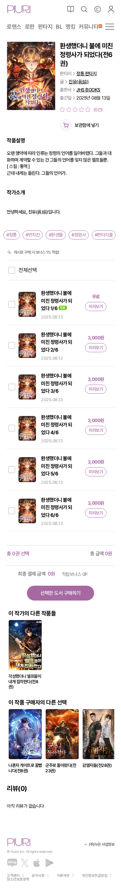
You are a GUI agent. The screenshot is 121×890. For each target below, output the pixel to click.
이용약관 (63, 876)
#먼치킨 (33, 234)
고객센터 (13, 876)
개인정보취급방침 (94, 876)
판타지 (45, 27)
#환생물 (56, 234)
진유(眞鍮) (78, 81)
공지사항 (38, 876)
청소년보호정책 (18, 879)
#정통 (11, 234)
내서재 (70, 9)
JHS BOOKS (88, 89)
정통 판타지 (86, 73)
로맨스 (14, 27)
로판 (30, 27)
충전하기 (97, 9)
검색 (84, 9)
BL (59, 27)
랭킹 (70, 27)
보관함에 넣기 (87, 125)
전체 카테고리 (109, 27)
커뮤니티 (88, 27)
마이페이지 (111, 9)
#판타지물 (104, 234)
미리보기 (96, 306)
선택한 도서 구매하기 (60, 593)
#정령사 (79, 234)
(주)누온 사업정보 (101, 844)
